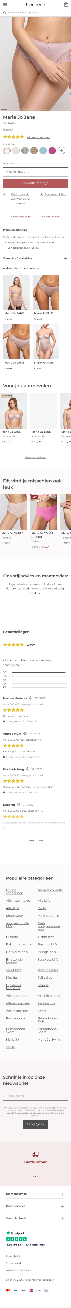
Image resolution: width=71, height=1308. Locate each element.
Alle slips (12, 908)
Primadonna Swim (15, 1030)
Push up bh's (48, 944)
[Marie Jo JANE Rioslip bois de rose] (46, 292)
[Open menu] (5, 4)
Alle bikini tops (49, 996)
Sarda (10, 1047)
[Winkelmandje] (66, 4)
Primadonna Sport (47, 1030)
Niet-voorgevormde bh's (49, 926)
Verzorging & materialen (17, 258)
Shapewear (14, 916)
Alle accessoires (18, 1003)
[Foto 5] (32, 110)
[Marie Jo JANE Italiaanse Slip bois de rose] (16, 342)
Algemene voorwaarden (20, 1270)
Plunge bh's (47, 952)
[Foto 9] (60, 110)
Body (42, 908)
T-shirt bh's (46, 937)
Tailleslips (45, 978)
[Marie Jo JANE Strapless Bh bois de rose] (43, 411)
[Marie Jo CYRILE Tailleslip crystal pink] (13, 512)
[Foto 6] (39, 110)
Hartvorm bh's (17, 952)
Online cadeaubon (14, 891)
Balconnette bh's (19, 944)
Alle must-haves (18, 901)
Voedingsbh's (48, 970)
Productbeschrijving (15, 230)
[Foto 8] (53, 110)
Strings (43, 985)
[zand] (34, 150)
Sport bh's (13, 970)
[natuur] (16, 150)
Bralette (12, 937)
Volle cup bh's (48, 916)
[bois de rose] (7, 150)
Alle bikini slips (17, 1011)
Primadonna (15, 1018)
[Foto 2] (11, 110)
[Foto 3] (18, 110)
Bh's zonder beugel (15, 961)
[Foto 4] (25, 110)
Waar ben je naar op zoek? (23, 12)
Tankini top (46, 1003)
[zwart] (25, 150)
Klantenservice (16, 1194)
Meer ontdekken (36, 457)
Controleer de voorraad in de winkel (20, 199)
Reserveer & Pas (55, 194)
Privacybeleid (17, 1110)
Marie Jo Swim (49, 1039)
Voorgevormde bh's (17, 925)
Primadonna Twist (47, 1020)
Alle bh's (44, 901)
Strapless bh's (48, 959)
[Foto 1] (4, 110)
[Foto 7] (46, 110)
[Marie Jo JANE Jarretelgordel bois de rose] (16, 292)
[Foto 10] (67, 110)
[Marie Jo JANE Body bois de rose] (46, 342)
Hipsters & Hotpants (13, 987)
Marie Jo (12, 1039)
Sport (42, 1011)
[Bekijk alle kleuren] (61, 150)
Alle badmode (16, 996)
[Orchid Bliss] (52, 150)
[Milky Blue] (43, 150)
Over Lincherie (16, 1218)
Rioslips (12, 978)
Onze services (15, 1206)
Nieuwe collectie (50, 890)
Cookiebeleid (13, 1263)
